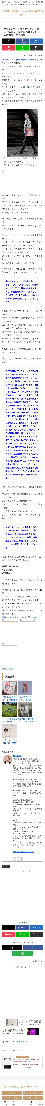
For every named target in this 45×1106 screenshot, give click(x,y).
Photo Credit (7, 669)
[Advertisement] (22, 895)
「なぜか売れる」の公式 (24, 60)
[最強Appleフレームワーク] (22, 1062)
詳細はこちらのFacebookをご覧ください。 (21, 617)
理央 (29, 87)
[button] (36, 47)
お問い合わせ (33, 1098)
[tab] (8, 1041)
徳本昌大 (17, 756)
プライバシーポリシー (12, 1098)
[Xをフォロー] (14, 859)
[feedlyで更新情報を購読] (21, 859)
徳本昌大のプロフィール (33, 1093)
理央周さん (7, 60)
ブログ (7, 866)
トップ (12, 1093)
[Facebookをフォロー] (18, 859)
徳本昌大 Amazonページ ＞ (23, 852)
